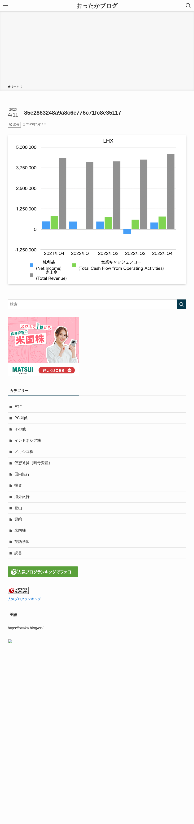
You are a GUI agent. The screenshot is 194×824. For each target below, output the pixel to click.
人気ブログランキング (24, 599)
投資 (18, 485)
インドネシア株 (27, 440)
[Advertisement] (97, 49)
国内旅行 (22, 474)
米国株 (20, 530)
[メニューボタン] (5, 5)
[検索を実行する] (181, 304)
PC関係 (20, 418)
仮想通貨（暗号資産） (33, 463)
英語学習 (22, 542)
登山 (18, 508)
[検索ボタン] (188, 5)
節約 (18, 519)
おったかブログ (97, 6)
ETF (18, 407)
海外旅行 (22, 497)
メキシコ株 (23, 452)
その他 (20, 429)
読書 (18, 553)
